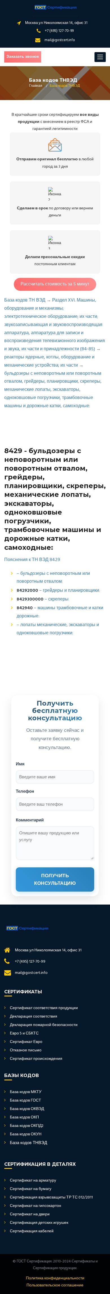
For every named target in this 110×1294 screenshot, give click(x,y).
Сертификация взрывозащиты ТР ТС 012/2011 (51, 1197)
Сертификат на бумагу (30, 1189)
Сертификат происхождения (36, 1059)
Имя (20, 763)
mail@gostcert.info (60, 40)
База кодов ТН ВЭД (24, 300)
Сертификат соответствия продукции (44, 1008)
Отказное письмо (25, 1050)
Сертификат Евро (26, 1042)
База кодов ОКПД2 (26, 1126)
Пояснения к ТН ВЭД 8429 (32, 560)
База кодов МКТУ (25, 1092)
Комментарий (30, 819)
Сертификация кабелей (32, 1231)
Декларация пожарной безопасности (44, 1025)
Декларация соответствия (33, 1017)
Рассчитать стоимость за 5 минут (55, 284)
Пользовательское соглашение (55, 1285)
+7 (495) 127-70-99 (59, 31)
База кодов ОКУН (25, 1134)
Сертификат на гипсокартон (35, 1206)
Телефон (25, 791)
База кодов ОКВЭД (27, 1109)
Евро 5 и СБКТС (24, 1033)
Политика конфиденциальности (55, 1278)
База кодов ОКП (24, 1117)
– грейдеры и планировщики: (69, 590)
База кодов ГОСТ (25, 1101)
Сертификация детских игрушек (39, 1223)
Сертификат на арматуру (33, 1181)
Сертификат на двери (30, 1214)
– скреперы (57, 599)
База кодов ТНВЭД (28, 1143)
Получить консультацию (55, 879)
